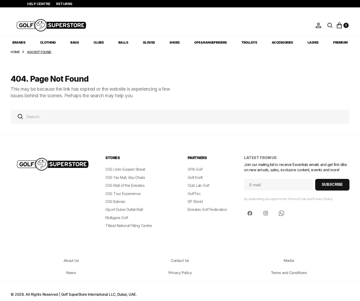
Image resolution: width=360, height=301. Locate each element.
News (71, 272)
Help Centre (38, 4)
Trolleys (249, 42)
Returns (64, 4)
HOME (15, 52)
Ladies (313, 42)
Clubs (99, 42)
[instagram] (265, 213)
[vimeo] (281, 213)
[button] (318, 25)
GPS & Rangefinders (210, 42)
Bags (74, 42)
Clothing (48, 42)
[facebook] (250, 213)
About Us (71, 260)
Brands (18, 42)
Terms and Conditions (289, 272)
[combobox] (180, 117)
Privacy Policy (180, 272)
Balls (123, 42)
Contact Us (180, 260)
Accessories (282, 42)
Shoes (174, 42)
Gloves (149, 42)
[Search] (330, 25)
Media (289, 260)
